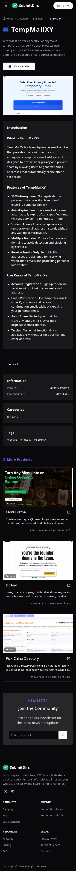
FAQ (5, 851)
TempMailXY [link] (55, 18)
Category (8, 809)
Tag (5, 815)
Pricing (7, 845)
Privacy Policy (49, 838)
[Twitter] (5, 791)
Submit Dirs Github (52, 815)
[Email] (13, 791)
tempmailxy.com (59, 387)
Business (38, 18)
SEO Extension (11, 821)
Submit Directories (52, 809)
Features (8, 838)
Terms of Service (50, 845)
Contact (45, 851)
